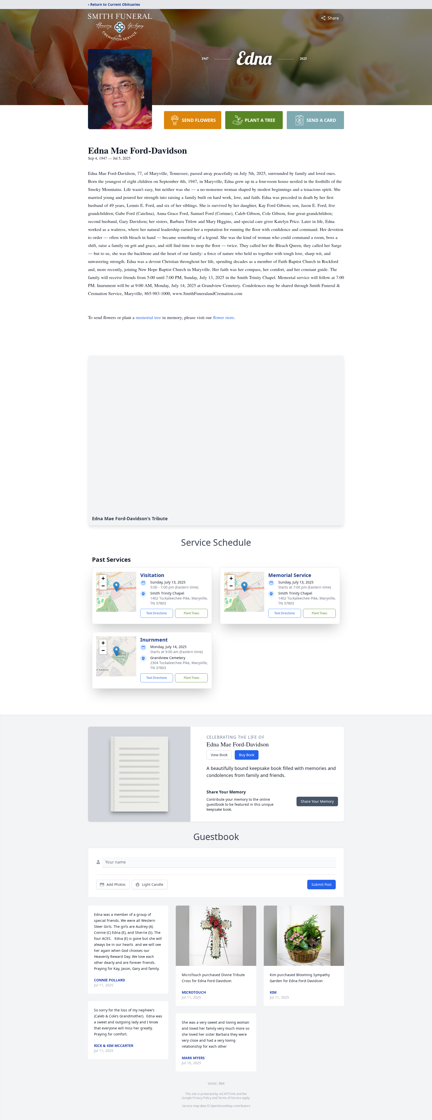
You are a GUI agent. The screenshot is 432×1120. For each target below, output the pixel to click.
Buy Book (246, 754)
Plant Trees (191, 613)
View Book (219, 754)
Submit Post (322, 884)
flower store (223, 317)
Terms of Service (229, 1098)
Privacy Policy (201, 1098)
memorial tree (148, 317)
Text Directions (156, 613)
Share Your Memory (317, 801)
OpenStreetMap (221, 1106)
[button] (116, 587)
